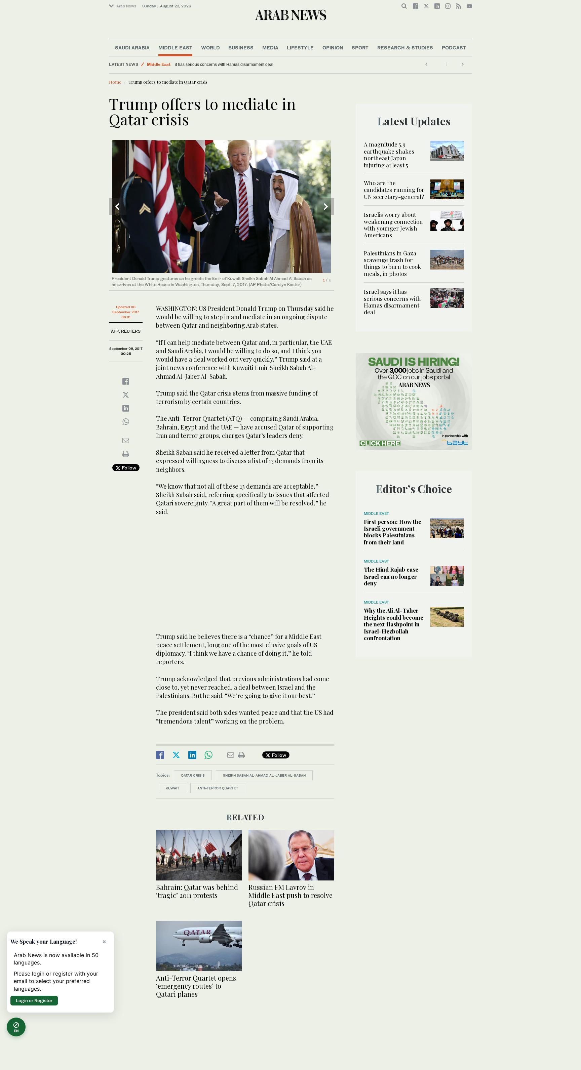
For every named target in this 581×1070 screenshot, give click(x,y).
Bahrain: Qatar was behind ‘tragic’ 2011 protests (197, 891)
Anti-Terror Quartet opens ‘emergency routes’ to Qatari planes (196, 985)
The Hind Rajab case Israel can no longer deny (391, 576)
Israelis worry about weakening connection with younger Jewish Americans (393, 225)
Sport (360, 47)
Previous (117, 206)
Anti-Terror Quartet (217, 788)
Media (270, 47)
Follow (128, 467)
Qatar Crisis (193, 775)
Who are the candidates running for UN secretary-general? (394, 189)
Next (325, 206)
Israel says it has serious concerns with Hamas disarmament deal (236, 64)
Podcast (454, 47)
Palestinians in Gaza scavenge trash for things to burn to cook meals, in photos (392, 263)
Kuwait (172, 788)
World (210, 47)
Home (115, 82)
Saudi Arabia (132, 47)
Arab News (126, 6)
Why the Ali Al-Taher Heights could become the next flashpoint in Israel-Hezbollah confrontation (393, 624)
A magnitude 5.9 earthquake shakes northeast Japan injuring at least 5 (389, 154)
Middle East (175, 47)
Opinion (332, 47)
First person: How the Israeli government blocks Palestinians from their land (392, 532)
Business (241, 47)
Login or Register (34, 1000)
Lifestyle (300, 47)
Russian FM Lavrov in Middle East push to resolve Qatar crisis (290, 895)
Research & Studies (405, 47)
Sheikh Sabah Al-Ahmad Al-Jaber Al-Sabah (264, 775)
